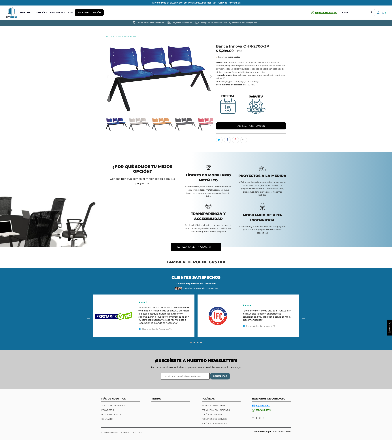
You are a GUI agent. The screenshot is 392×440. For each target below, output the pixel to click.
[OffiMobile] (11, 12)
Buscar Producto (111, 414)
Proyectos (107, 410)
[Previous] (108, 76)
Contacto (107, 419)
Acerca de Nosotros (113, 405)
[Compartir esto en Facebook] (227, 140)
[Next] (210, 76)
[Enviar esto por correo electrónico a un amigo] (243, 140)
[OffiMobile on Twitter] (263, 418)
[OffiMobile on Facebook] (256, 418)
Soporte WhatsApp (326, 12)
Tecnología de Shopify (131, 433)
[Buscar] (371, 12)
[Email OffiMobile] (253, 418)
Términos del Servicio (214, 419)
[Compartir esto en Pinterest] (235, 140)
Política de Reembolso (215, 423)
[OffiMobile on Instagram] (260, 418)
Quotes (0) (389, 327)
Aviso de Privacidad (213, 405)
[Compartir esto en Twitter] (219, 140)
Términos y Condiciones (216, 410)
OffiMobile (115, 433)
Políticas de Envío (212, 414)
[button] (27, 12)
